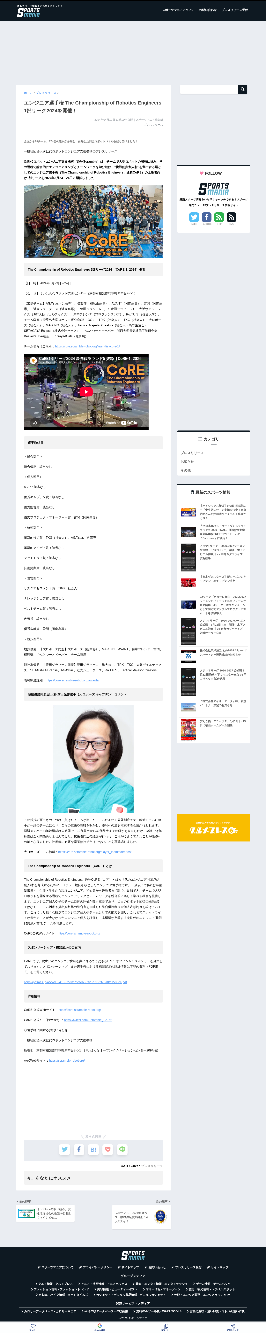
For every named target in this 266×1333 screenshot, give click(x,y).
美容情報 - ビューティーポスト (117, 1289)
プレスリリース (152, 1166)
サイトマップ (130, 1267)
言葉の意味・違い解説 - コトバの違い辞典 (217, 1311)
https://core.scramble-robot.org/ (79, 933)
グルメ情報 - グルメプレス (55, 1283)
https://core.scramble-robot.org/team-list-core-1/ (87, 346)
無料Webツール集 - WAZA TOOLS (158, 1311)
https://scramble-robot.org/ (67, 1060)
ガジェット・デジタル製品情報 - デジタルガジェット (131, 1294)
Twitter (194, 224)
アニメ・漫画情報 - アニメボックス (104, 1283)
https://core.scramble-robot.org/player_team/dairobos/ (94, 852)
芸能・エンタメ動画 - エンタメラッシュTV (202, 1294)
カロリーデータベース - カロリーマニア (50, 1311)
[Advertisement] (133, 51)
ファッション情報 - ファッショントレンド (61, 1289)
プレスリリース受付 (235, 10)
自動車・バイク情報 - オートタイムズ (63, 1294)
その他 (186, 470)
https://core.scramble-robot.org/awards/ (72, 680)
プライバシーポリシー (97, 1267)
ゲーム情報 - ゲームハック (213, 1283)
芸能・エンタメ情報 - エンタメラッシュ (162, 1283)
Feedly (219, 224)
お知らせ (187, 461)
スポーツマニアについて (178, 10)
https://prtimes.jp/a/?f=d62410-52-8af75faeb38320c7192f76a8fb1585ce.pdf (75, 982)
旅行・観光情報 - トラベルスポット (212, 1289)
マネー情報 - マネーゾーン (163, 1289)
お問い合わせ (208, 10)
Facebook (206, 224)
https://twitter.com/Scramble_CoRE (88, 1020)
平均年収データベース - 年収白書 (106, 1311)
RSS (231, 224)
